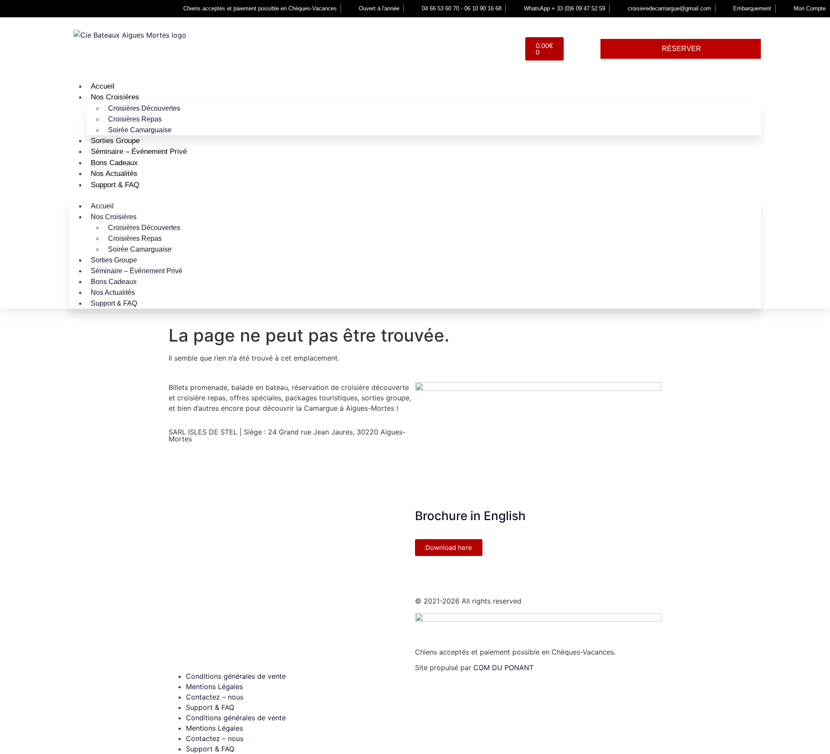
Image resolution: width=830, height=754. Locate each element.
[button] (415, 195)
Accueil (103, 86)
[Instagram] (449, 575)
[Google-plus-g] (473, 575)
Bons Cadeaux (114, 163)
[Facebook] (426, 575)
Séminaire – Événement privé (139, 151)
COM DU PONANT (503, 667)
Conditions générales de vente (236, 676)
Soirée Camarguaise (140, 130)
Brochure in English (470, 515)
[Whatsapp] (497, 575)
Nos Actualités (114, 173)
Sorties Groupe (115, 141)
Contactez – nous (214, 697)
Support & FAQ (115, 185)
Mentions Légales (214, 686)
